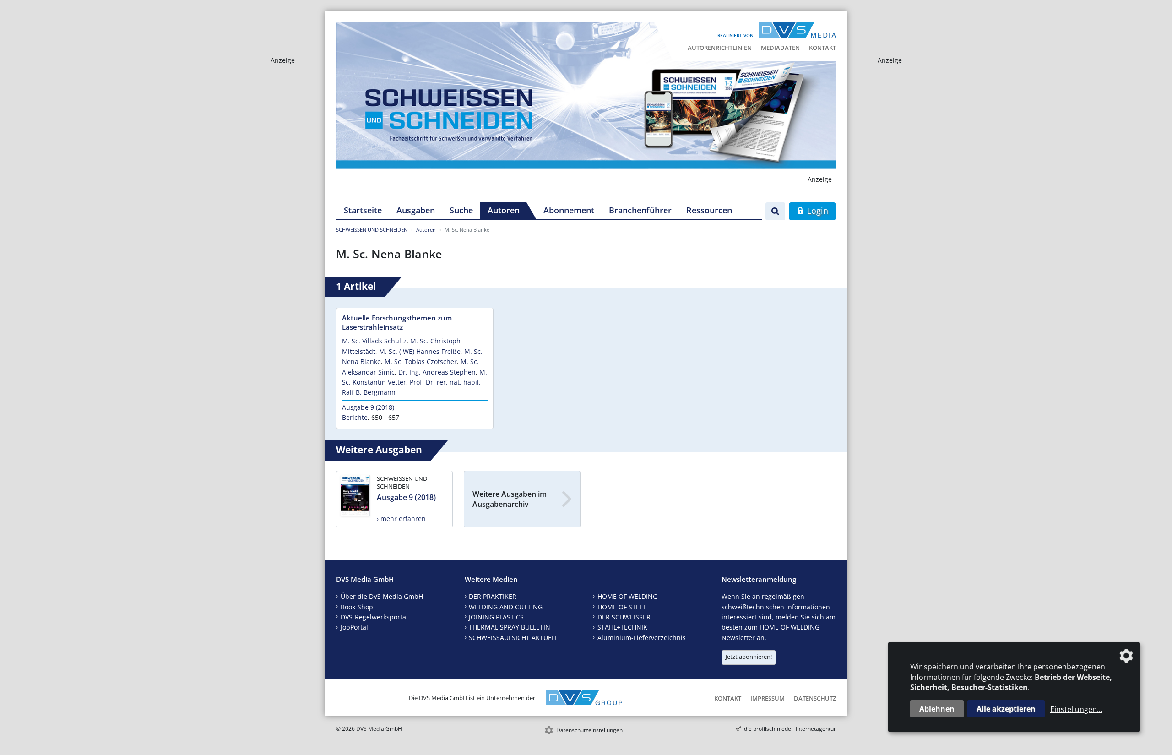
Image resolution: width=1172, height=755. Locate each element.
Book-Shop (357, 607)
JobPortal (354, 627)
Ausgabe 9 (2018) (368, 407)
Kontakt (822, 47)
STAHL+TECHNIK (622, 627)
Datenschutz (815, 698)
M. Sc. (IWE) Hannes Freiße (420, 351)
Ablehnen (937, 709)
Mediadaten (780, 47)
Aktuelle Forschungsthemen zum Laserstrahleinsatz (397, 322)
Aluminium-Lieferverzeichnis (641, 637)
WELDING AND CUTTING (506, 607)
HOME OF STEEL (621, 607)
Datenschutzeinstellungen (589, 730)
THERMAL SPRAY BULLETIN (509, 627)
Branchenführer (640, 210)
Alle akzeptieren (1006, 709)
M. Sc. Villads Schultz (374, 341)
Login (816, 210)
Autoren (504, 210)
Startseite (363, 210)
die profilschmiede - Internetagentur (790, 729)
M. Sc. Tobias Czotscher (421, 361)
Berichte (355, 417)
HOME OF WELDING (627, 596)
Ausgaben (415, 210)
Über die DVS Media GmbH (382, 596)
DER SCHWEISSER (624, 617)
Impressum (767, 698)
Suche (461, 210)
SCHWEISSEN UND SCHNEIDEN (371, 229)
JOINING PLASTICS (496, 617)
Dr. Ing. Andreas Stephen (437, 372)
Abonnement (568, 210)
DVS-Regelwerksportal (374, 617)
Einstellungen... (1076, 709)
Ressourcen (709, 210)
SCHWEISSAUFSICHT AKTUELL (513, 637)
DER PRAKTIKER (492, 596)
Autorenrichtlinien (720, 47)
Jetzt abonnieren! (749, 656)
